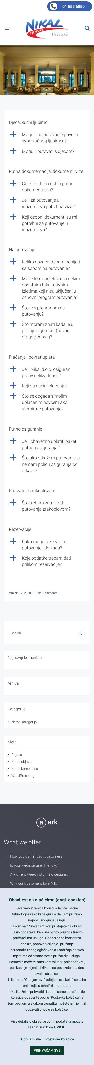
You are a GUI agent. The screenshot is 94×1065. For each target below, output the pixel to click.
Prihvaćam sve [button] (47, 1050)
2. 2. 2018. (28, 593)
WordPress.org (23, 776)
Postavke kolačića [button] (59, 1039)
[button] (47, 137)
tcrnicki (14, 593)
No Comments (47, 593)
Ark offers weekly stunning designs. (39, 874)
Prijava (16, 755)
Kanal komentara (24, 769)
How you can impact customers (36, 856)
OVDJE (59, 1027)
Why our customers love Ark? (34, 883)
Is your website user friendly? (34, 865)
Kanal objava (21, 762)
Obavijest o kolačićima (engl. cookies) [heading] (47, 899)
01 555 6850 (73, 6)
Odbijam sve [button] (31, 1039)
